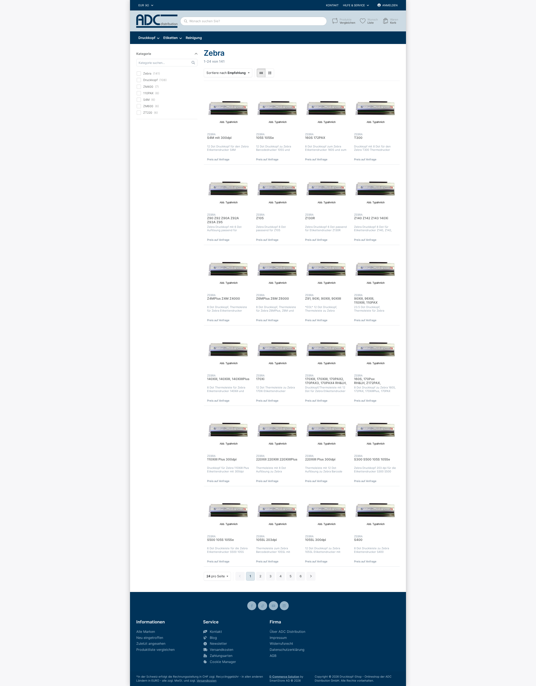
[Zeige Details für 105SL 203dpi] (277, 511)
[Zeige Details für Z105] (277, 189)
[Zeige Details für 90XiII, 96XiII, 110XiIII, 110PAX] (375, 269)
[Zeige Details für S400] (375, 511)
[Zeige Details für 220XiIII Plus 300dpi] (326, 430)
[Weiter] (311, 576)
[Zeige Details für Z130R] (326, 189)
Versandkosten (206, 680)
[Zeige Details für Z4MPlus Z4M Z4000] (228, 269)
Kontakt (332, 5)
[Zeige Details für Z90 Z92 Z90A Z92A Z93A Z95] (228, 189)
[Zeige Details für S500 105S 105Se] (228, 511)
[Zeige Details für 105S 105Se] (277, 109)
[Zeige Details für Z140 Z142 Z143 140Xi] (375, 189)
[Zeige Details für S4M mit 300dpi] (228, 109)
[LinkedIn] (284, 605)
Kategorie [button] (143, 54)
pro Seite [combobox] (218, 576)
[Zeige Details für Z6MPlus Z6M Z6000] (277, 269)
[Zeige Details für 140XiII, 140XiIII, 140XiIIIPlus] (228, 350)
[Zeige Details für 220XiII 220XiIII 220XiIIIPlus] (277, 430)
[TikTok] (262, 605)
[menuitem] (148, 38)
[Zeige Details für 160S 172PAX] (326, 109)
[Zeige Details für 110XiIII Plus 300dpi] (228, 430)
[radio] (261, 72)
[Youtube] (273, 605)
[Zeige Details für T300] (375, 109)
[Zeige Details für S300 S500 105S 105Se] (375, 430)
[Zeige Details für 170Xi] (277, 350)
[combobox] (146, 5)
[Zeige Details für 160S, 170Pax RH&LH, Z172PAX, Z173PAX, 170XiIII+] (375, 350)
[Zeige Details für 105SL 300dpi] (326, 511)
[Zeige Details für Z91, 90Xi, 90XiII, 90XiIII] (326, 269)
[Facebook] (251, 605)
